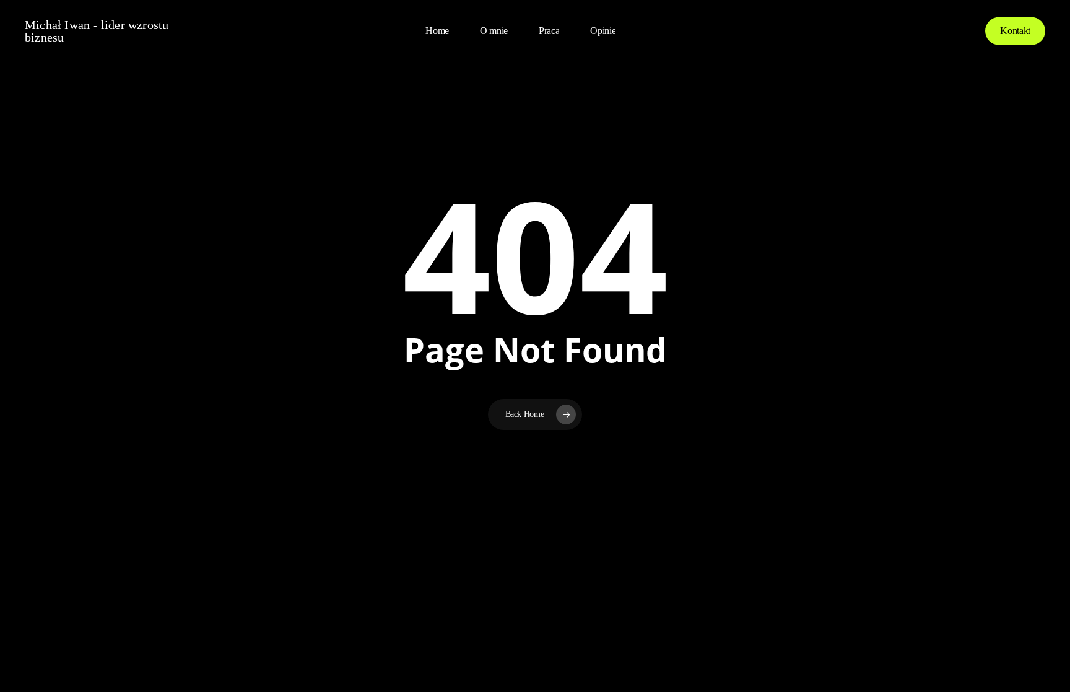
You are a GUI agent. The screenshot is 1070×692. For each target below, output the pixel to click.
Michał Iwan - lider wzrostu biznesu (96, 31)
